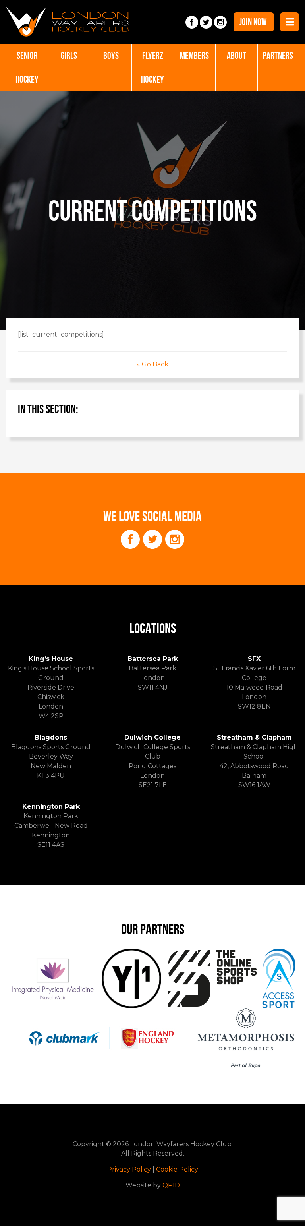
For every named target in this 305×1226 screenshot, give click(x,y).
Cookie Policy (177, 1169)
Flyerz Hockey (152, 67)
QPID (171, 1185)
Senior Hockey (27, 67)
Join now (253, 22)
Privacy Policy (129, 1169)
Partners (278, 55)
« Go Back (152, 364)
